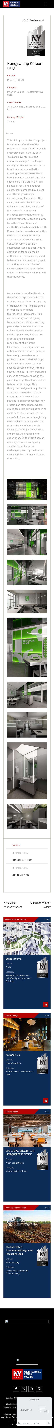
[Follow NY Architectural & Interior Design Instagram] (31, 1389)
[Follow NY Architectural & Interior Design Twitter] (23, 1389)
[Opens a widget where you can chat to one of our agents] (34, 1411)
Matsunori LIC (13, 1054)
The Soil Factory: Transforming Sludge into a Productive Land (19, 1250)
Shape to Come (13, 958)
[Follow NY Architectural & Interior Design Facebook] (16, 1389)
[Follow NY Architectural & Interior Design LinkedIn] (39, 1389)
